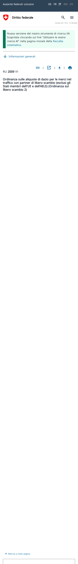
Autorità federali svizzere (18, 4)
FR (55, 4)
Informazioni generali (19, 56)
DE (50, 4)
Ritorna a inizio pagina (17, 554)
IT (60, 4)
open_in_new (49, 68)
